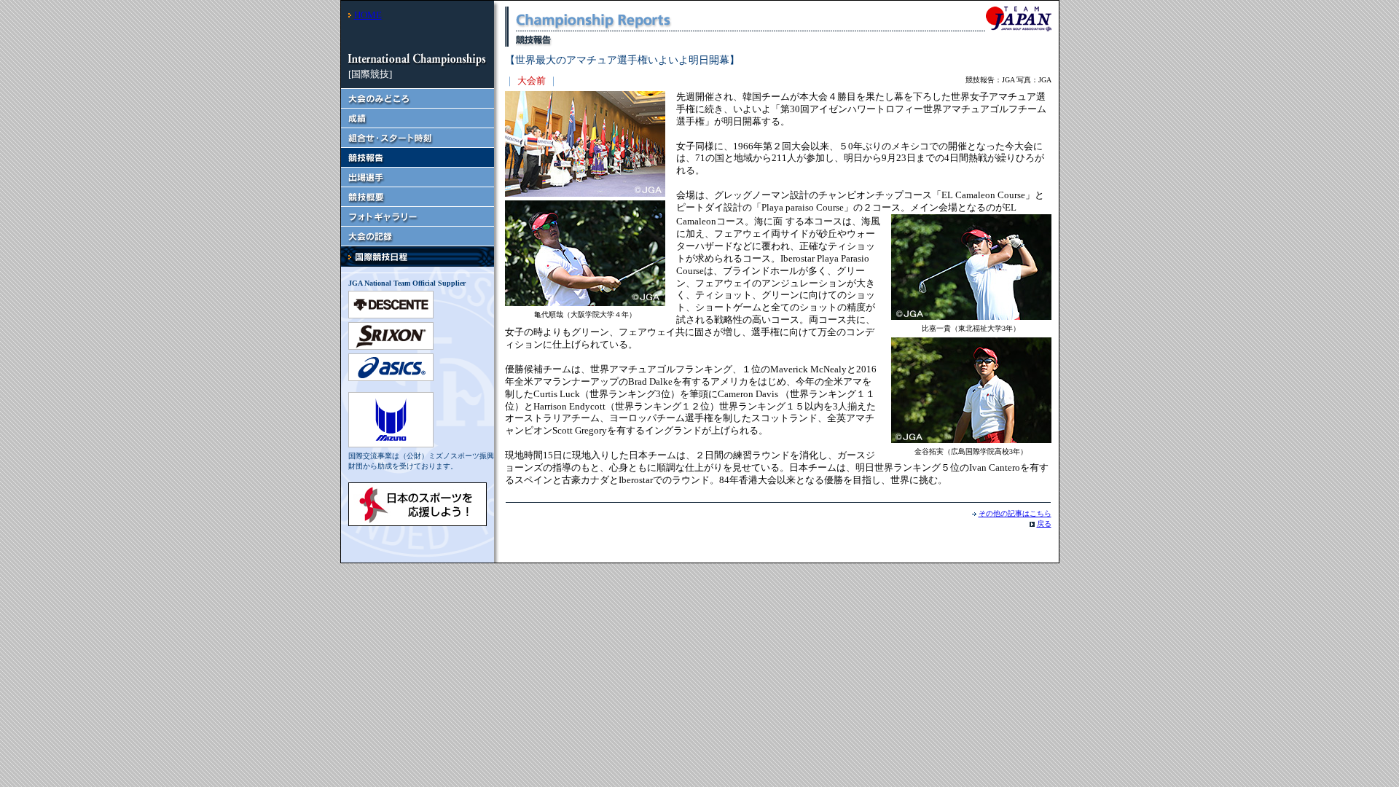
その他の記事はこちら (1015, 513)
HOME (368, 14)
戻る (1044, 524)
